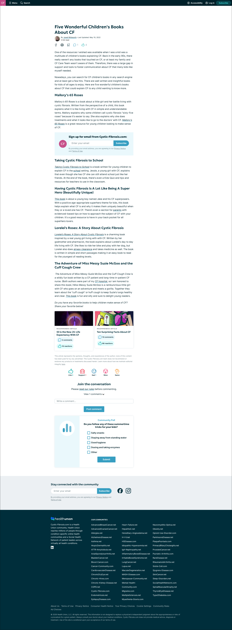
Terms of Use (77, 151)
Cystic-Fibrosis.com (100, 591)
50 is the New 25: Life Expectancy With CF (68, 333)
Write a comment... (66, 401)
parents (117, 210)
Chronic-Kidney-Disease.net (104, 583)
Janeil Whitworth (69, 37)
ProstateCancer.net (161, 549)
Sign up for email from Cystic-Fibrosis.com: (98, 136)
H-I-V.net (126, 537)
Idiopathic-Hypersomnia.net (134, 545)
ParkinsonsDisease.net (163, 537)
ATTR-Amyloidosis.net (101, 549)
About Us (55, 606)
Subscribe (223, 3)
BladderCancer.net (99, 558)
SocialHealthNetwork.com (165, 583)
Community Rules (161, 606)
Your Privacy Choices (125, 606)
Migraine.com (128, 591)
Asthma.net (96, 541)
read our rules (86, 389)
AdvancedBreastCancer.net (103, 525)
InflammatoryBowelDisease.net (136, 554)
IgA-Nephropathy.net (131, 549)
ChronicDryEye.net (99, 574)
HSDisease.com (129, 541)
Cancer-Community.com (102, 566)
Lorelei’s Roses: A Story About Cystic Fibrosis (79, 234)
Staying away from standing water (109, 437)
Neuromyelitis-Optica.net (164, 525)
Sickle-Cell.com (160, 566)
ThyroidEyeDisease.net (163, 591)
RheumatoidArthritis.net (163, 562)
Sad (92, 372)
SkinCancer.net (159, 574)
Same (116, 372)
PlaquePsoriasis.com (162, 541)
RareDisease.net (160, 558)
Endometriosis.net (99, 595)
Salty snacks (97, 433)
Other (94, 452)
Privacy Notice (120, 148)
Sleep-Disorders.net (162, 578)
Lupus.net (126, 566)
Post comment (94, 409)
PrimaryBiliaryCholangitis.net (166, 545)
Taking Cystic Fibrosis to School (72, 167)
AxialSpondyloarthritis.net (103, 554)
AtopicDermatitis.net (100, 545)
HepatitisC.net (128, 529)
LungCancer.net (129, 562)
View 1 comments (93, 394)
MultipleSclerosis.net (131, 595)
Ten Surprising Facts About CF (114, 331)
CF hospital (101, 281)
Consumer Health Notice (102, 606)
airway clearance (83, 249)
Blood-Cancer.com (99, 562)
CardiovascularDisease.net (103, 570)
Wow (104, 372)
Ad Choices (56, 609)
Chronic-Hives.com (100, 578)
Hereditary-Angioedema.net (134, 533)
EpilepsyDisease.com (101, 599)
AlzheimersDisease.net (101, 537)
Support (82, 372)
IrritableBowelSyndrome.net (134, 558)
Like (69, 372)
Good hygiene (98, 442)
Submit (106, 459)
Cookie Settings (144, 606)
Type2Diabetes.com (162, 595)
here (63, 364)
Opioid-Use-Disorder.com (164, 533)
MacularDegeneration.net (133, 570)
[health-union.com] (61, 519)
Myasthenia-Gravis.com (132, 599)
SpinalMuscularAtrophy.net (165, 587)
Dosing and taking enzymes (105, 447)
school (76, 170)
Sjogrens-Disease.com (163, 570)
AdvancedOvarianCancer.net (104, 529)
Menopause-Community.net (134, 578)
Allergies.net (96, 533)
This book (60, 199)
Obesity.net (158, 529)
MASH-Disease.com (131, 574)
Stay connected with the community (74, 484)
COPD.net (95, 587)
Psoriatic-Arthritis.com (163, 554)
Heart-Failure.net (129, 525)
